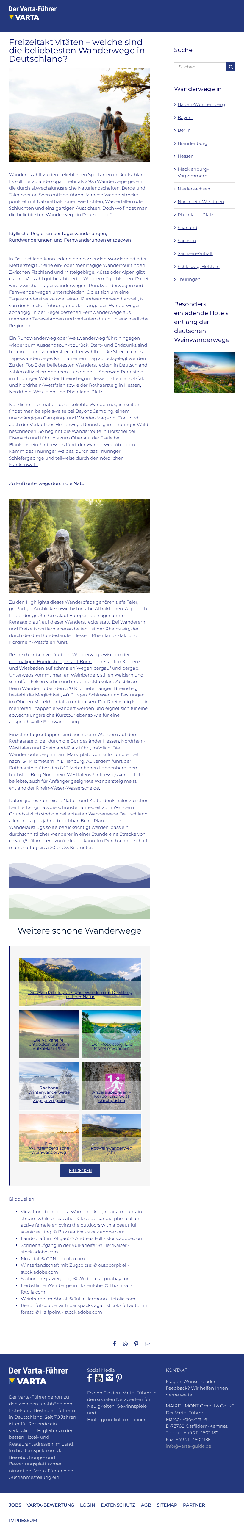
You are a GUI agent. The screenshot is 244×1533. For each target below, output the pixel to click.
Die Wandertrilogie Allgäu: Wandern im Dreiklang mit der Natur (80, 994)
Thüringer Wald (33, 378)
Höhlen (95, 201)
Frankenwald (23, 464)
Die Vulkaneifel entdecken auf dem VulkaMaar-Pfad (49, 1044)
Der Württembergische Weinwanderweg (49, 1148)
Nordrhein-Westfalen (42, 385)
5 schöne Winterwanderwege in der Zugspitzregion (49, 1094)
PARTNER (194, 1505)
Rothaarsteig (103, 385)
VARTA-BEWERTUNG (50, 1505)
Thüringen (189, 279)
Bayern (185, 117)
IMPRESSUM (23, 1520)
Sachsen (187, 240)
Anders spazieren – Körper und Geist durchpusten (111, 1096)
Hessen (99, 378)
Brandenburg (192, 143)
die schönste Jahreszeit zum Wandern (92, 807)
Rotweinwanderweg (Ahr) (111, 1150)
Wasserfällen (119, 201)
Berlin (184, 130)
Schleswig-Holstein (199, 266)
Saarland (187, 227)
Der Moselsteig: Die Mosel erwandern (111, 1046)
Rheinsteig (73, 378)
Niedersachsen (194, 189)
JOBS (15, 1505)
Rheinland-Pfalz (127, 378)
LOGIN (87, 1505)
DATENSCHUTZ (118, 1505)
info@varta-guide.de (188, 1446)
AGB (146, 1505)
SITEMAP (167, 1505)
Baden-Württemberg (201, 104)
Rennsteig (132, 372)
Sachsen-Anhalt (195, 253)
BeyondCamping (94, 411)
